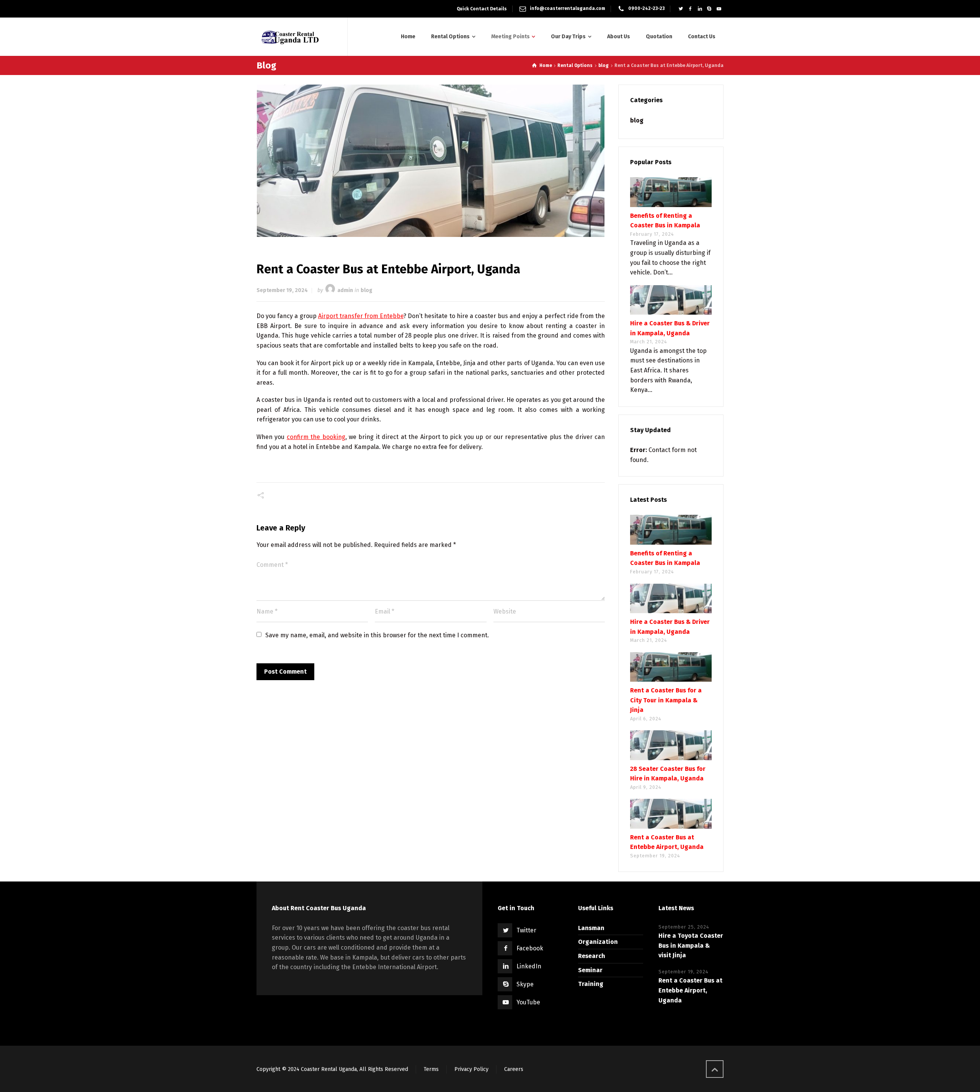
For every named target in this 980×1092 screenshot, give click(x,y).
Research (591, 956)
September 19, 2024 (282, 290)
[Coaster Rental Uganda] (297, 37)
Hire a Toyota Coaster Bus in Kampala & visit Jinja (690, 945)
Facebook (529, 948)
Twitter (526, 930)
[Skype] (709, 8)
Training (590, 984)
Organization (598, 941)
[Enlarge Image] (431, 161)
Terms (431, 1069)
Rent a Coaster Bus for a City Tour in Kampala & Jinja (666, 700)
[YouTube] (718, 8)
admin (345, 290)
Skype (525, 984)
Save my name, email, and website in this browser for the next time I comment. (377, 635)
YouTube (528, 1002)
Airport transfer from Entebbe (360, 316)
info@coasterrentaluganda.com (567, 8)
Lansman (591, 928)
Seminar (590, 970)
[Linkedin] (700, 8)
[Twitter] (681, 8)
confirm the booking (316, 437)
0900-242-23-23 (646, 8)
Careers (513, 1069)
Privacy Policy (471, 1069)
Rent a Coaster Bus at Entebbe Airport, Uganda (690, 990)
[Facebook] (690, 8)
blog (366, 290)
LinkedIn (528, 966)
